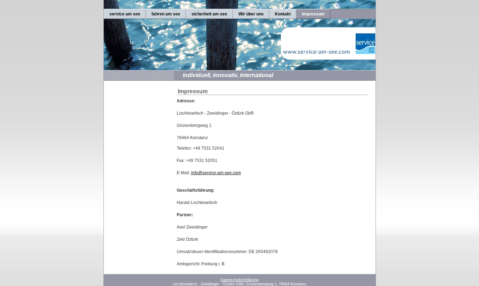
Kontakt (283, 14)
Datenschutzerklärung (239, 280)
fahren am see (165, 14)
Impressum (313, 14)
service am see (124, 14)
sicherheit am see (209, 14)
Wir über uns (251, 14)
